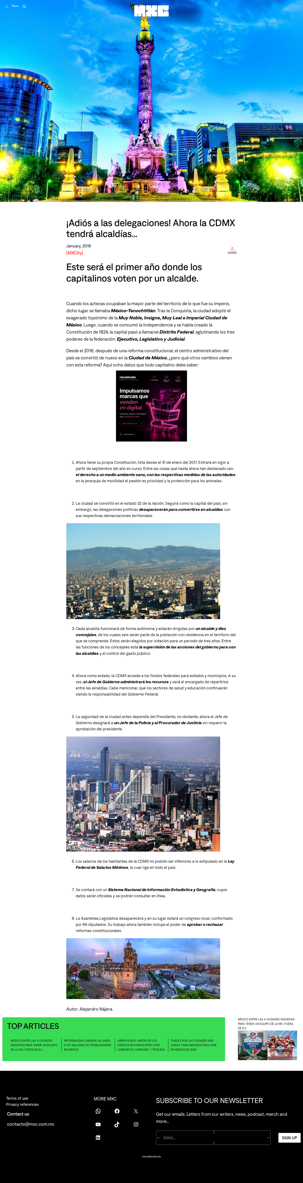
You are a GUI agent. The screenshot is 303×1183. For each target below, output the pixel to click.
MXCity (75, 252)
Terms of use (17, 1098)
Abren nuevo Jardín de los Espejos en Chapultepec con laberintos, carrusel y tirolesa (141, 1045)
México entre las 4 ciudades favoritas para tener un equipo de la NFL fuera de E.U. (34, 1045)
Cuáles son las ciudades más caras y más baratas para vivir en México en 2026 (194, 1045)
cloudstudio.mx (151, 1156)
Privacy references (22, 1104)
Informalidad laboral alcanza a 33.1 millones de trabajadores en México (87, 1045)
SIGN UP (289, 1137)
